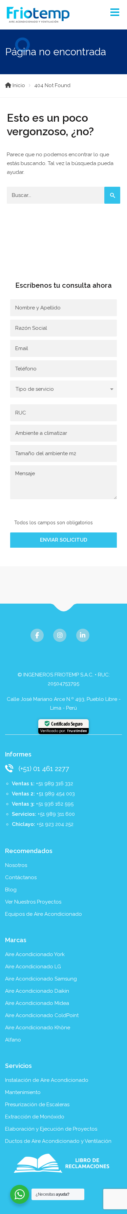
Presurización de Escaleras (37, 1104)
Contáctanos (21, 877)
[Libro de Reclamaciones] (63, 1163)
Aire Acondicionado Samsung (41, 979)
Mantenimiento (23, 1092)
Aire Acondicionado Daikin (37, 991)
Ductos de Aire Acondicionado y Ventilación (58, 1141)
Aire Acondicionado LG (33, 967)
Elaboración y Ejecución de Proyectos (51, 1129)
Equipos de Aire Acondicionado (43, 914)
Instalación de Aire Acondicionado (46, 1080)
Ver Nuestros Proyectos (33, 902)
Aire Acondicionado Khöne (37, 1028)
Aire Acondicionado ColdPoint (42, 1015)
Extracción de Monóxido (34, 1117)
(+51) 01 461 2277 (44, 769)
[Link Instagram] (60, 635)
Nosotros (16, 865)
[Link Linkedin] (83, 635)
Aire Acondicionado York (35, 954)
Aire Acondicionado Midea (37, 1003)
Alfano (13, 1040)
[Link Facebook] (37, 635)
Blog (11, 890)
